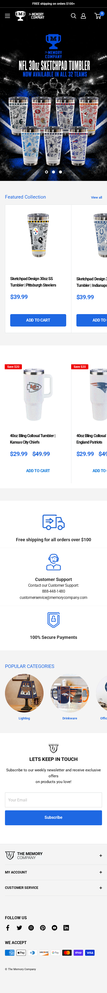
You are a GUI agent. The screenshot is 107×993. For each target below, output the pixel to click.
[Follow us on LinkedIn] (66, 928)
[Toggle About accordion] (53, 856)
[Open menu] (7, 16)
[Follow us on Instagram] (31, 928)
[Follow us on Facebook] (7, 928)
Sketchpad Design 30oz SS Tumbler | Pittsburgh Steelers (33, 282)
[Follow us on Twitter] (19, 928)
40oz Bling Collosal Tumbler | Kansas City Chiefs (32, 439)
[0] (98, 16)
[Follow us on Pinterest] (43, 928)
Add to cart (38, 320)
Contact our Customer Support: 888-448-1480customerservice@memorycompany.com (53, 591)
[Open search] (73, 16)
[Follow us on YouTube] (54, 928)
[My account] (83, 16)
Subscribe (53, 817)
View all (96, 197)
